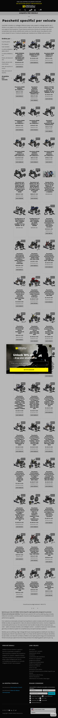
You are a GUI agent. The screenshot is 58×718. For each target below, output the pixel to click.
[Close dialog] (50, 346)
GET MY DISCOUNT (29, 369)
